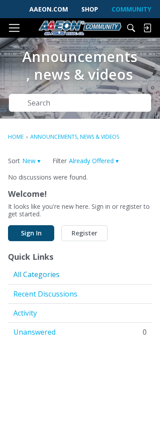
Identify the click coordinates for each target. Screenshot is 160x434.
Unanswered (80, 332)
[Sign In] (147, 28)
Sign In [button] (31, 233)
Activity (25, 313)
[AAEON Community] (80, 28)
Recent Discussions (45, 294)
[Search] (131, 28)
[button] (31, 160)
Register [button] (84, 233)
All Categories (36, 274)
